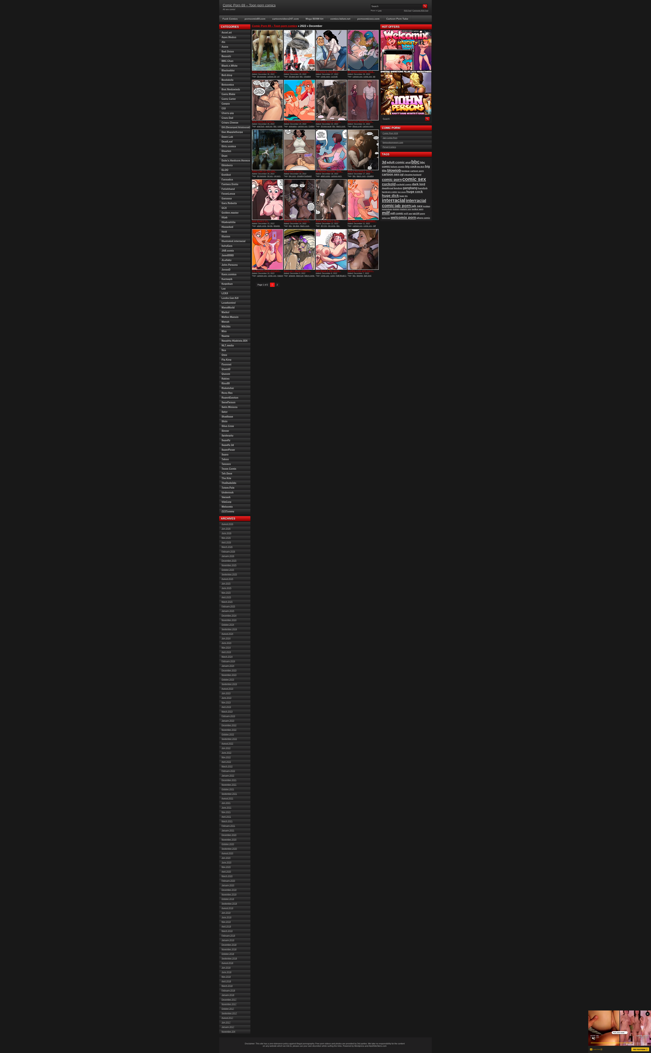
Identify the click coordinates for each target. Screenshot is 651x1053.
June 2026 (226, 533)
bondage (405, 171)
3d (384, 162)
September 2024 (229, 629)
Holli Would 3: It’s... (260, 221)
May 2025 (226, 593)
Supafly (226, 440)
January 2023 (228, 721)
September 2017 (229, 1013)
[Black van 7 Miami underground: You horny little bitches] (299, 249)
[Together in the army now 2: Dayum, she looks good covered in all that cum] (299, 199)
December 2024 (229, 615)
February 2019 (228, 935)
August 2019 (227, 908)
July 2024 (226, 638)
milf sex (408, 214)
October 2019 (228, 899)
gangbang (410, 188)
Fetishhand (228, 188)
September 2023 (229, 684)
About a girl (357, 126)
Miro (224, 331)
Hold (224, 231)
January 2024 (228, 666)
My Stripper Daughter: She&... (329, 171)
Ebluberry (227, 165)
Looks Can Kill (230, 298)
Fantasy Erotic (230, 184)
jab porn (403, 205)
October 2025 (228, 570)
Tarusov (226, 463)
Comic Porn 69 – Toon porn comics (249, 5)
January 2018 (228, 995)
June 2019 (226, 917)
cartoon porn (368, 126)
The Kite (226, 478)
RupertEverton (230, 397)
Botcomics (228, 84)
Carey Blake (228, 94)
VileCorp (226, 501)
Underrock (228, 492)
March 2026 (227, 547)
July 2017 (226, 1022)
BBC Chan (227, 60)
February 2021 (228, 826)
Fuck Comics (230, 18)
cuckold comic (404, 184)
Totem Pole (228, 487)
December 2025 (229, 561)
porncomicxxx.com (368, 18)
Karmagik (227, 279)
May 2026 (226, 538)
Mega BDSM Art (314, 18)
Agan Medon (229, 37)
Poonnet (226, 364)
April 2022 (226, 762)
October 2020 (228, 844)
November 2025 (229, 565)
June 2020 (226, 862)
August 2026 (227, 524)
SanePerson (228, 402)
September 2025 (229, 574)
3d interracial (326, 126)
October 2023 (228, 679)
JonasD (226, 269)
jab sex (417, 206)
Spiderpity (227, 435)
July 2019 (226, 913)
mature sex (405, 209)
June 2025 (226, 588)
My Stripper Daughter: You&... (361, 72)
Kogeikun (227, 283)
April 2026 (226, 542)
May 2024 (226, 647)
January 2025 (228, 611)
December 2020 (229, 835)
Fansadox (227, 179)
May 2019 (226, 922)
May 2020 (226, 867)
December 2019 (229, 890)
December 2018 (229, 945)
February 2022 (228, 771)
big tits (270, 226)
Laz (224, 288)
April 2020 (226, 871)
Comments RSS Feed (420, 11)
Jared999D (228, 255)
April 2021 (226, 817)
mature (396, 209)
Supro (225, 454)
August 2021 (227, 798)
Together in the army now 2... (297, 221)
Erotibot (226, 174)
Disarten (226, 151)
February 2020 (228, 881)
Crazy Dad (227, 117)
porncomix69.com (255, 18)
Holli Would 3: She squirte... (328, 271)
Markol (225, 312)
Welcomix (227, 506)
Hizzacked (227, 226)
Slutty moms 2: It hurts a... (263, 121)
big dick (296, 226)
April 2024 (226, 652)
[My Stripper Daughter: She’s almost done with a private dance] (331, 150)
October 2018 (228, 954)
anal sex (268, 126)
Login (380, 11)
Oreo (224, 354)
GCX (224, 207)
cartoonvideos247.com (285, 18)
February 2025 (228, 606)
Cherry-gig (228, 113)
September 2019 (229, 903)
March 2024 (227, 657)
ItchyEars (227, 245)
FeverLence (228, 193)
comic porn (325, 77)
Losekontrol (229, 302)
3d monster (261, 77)
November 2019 (229, 894)
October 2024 (228, 625)
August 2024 (227, 634)
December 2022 (229, 725)
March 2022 (227, 766)
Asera (225, 46)
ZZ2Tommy (228, 511)
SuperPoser (228, 449)
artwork (292, 276)
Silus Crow (228, 426)
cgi (402, 174)
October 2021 (228, 789)
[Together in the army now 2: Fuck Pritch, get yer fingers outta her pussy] (363, 249)
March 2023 (227, 711)
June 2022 (226, 753)
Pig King (226, 359)
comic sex (367, 77)
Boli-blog (227, 75)
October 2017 (228, 1009)
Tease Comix (229, 468)
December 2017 (229, 999)
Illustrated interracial (233, 241)
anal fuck (260, 126)
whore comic (423, 218)
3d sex (270, 176)
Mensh (225, 321)
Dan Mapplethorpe (232, 132)
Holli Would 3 (341, 276)
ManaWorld (228, 307)
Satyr (225, 411)
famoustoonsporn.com (393, 142)
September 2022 (229, 739)
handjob (423, 188)
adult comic (325, 176)
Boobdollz (227, 79)
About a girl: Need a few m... (360, 121)
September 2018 (229, 958)
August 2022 (227, 743)
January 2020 (228, 885)
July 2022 (226, 748)
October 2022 (228, 734)
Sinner (225, 430)
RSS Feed (407, 11)
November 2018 (229, 949)
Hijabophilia (228, 222)
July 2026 (226, 529)
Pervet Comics (389, 147)
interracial (393, 200)
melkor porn (417, 209)
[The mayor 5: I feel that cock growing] (331, 50)
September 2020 (229, 849)
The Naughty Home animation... (298, 121)
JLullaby (227, 260)
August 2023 (227, 689)
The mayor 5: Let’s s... (294, 171)
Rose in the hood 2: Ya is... (328, 221)
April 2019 (226, 926)
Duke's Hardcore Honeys (236, 160)
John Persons (230, 264)
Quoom (226, 373)
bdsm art (299, 276)
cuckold (334, 77)
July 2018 (226, 967)
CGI (224, 108)
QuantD (226, 369)
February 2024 (228, 661)
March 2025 (227, 602)
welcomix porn (403, 217)
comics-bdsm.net (340, 18)
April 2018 (226, 981)
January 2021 (228, 830)
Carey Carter (229, 98)
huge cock (414, 191)
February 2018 (228, 990)
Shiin (225, 421)
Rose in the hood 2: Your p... (360, 171)
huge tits (403, 196)
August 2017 (227, 1018)
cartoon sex (357, 77)
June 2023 (226, 698)
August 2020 (227, 853)
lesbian (426, 206)
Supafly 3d (228, 445)
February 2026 (228, 551)
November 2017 (229, 1004)
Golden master (230, 212)
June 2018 (226, 972)
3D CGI (324, 226)
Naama (225, 335)
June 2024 (226, 643)
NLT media (228, 345)
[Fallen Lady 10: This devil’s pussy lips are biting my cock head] (267, 50)
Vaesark (226, 497)
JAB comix (228, 250)
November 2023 (229, 675)
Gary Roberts (229, 203)
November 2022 (229, 730)
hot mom (402, 192)
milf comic (396, 213)
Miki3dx (226, 326)
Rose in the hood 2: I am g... (328, 121)
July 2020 (226, 858)
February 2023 (228, 716)
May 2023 (226, 702)
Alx (223, 41)
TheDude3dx (229, 482)
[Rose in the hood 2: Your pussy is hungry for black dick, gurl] (363, 150)
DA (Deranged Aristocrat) (236, 127)
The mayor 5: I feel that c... (328, 72)
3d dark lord (294, 77)
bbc (301, 77)
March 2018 (227, 986)
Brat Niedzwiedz (231, 89)
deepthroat (387, 188)
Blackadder (228, 70)
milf (386, 212)
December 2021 (229, 780)
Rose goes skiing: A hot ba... (297, 72)
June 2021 (226, 807)
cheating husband (304, 176)
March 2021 (227, 821)
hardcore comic (389, 192)
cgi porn (277, 176)
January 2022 (228, 775)
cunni (332, 276)
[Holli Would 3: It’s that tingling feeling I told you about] (267, 199)
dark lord (367, 276)
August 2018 (227, 963)
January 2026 (228, 556)
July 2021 (226, 803)
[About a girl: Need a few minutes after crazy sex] (363, 100)
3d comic (332, 226)
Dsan (225, 155)
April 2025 (226, 597)
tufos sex (386, 218)
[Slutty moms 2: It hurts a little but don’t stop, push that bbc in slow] (267, 100)
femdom (398, 188)
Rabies (226, 378)
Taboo (225, 459)
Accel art (227, 32)
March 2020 (227, 876)
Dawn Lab (227, 136)
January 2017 (228, 1027)
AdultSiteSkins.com (378, 1046)
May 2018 (226, 977)
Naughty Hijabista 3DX (235, 340)
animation (293, 126)
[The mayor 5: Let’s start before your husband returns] (299, 150)
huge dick (390, 195)
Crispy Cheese (230, 122)
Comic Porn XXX (390, 133)
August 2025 (227, 579)
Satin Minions (230, 407)
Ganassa (227, 198)
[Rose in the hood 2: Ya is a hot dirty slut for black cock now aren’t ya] (331, 199)
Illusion (226, 236)
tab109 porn (419, 213)
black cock (340, 126)
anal (408, 162)
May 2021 (226, 812)
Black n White (230, 65)
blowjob (277, 226)
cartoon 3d (271, 77)
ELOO (225, 170)
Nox (224, 350)
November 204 (228, 1031)
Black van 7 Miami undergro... (297, 271)
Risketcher (228, 388)
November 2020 (229, 839)
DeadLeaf (227, 141)
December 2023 (229, 670)
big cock (292, 176)
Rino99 (226, 383)
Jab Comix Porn (390, 138)
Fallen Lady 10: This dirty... (264, 171)
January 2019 (228, 940)
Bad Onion (228, 51)
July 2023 (226, 693)
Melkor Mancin (230, 316)
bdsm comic (309, 276)
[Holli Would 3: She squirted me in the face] (331, 249)
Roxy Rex (227, 392)
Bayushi (226, 56)
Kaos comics (229, 274)
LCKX (225, 293)
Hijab (225, 217)
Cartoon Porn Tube (397, 18)
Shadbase (227, 416)
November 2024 (229, 620)
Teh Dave (227, 473)
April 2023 (226, 707)
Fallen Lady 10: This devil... (264, 72)
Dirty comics (229, 146)
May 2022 (226, 757)
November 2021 (229, 785)
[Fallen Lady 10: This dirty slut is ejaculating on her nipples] (267, 150)
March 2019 (227, 931)
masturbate (387, 209)
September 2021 (229, 794)
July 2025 (226, 583)
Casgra (226, 103)
